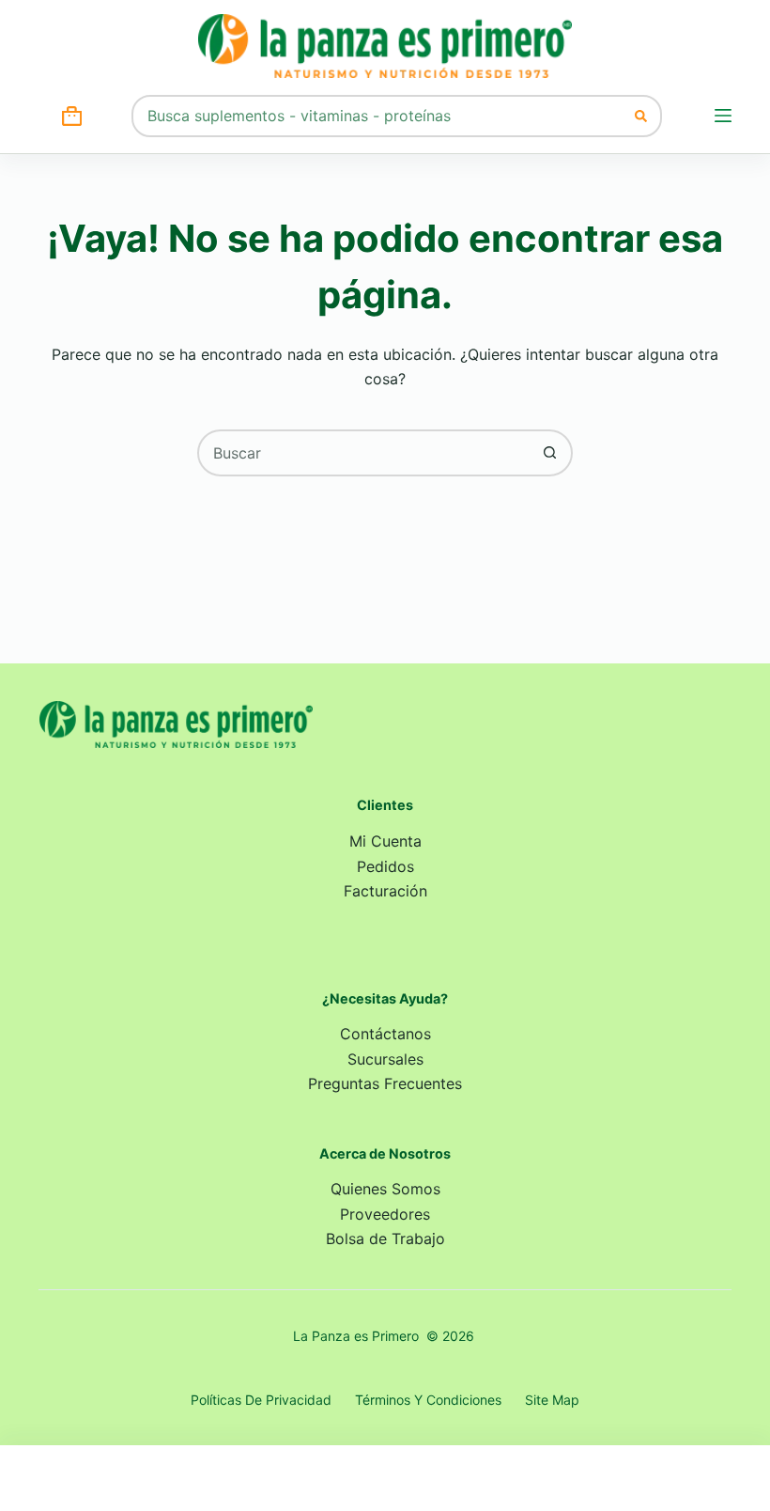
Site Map (552, 1400)
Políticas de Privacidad (261, 1400)
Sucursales (385, 1059)
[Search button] (641, 116)
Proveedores (385, 1214)
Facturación (385, 890)
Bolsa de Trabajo (385, 1238)
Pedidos (385, 866)
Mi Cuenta (385, 841)
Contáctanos (385, 1033)
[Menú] (723, 115)
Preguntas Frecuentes (385, 1083)
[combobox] (377, 116)
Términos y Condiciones (428, 1400)
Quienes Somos (385, 1188)
